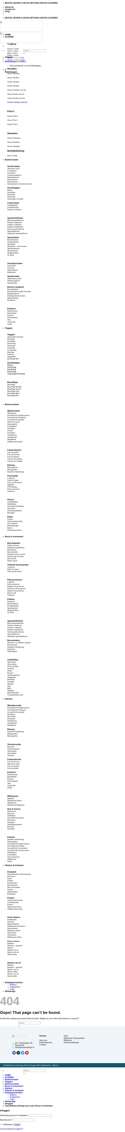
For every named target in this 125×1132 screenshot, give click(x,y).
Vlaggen (9, 328)
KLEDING (9, 37)
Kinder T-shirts (13, 55)
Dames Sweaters (14, 138)
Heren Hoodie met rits (15, 94)
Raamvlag (11, 372)
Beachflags (12, 382)
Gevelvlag (11, 367)
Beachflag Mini (13, 395)
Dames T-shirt (16, 60)
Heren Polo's (12, 120)
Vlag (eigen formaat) (16, 374)
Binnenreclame (12, 404)
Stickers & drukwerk (14, 865)
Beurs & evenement (14, 537)
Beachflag (11, 384)
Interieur (9, 699)
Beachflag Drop (13, 391)
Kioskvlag (11, 369)
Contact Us (10, 9)
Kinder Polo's (12, 124)
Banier (10, 365)
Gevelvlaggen (13, 363)
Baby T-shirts (12, 53)
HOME (8, 35)
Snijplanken (15, 987)
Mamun (55, 1065)
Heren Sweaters (13, 142)
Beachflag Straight (14, 387)
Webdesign (10, 991)
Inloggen (17, 1125)
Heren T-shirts (12, 51)
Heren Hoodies (13, 78)
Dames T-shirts (13, 49)
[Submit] (24, 53)
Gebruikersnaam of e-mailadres (14, 1115)
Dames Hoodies (13, 73)
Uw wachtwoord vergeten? (11, 1129)
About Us (9, 7)
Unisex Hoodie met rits (16, 98)
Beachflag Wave (13, 393)
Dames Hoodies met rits (16, 90)
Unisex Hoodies (13, 82)
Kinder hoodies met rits (17, 102)
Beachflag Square (14, 389)
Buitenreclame (11, 160)
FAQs (7, 11)
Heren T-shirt (15, 58)
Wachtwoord (6, 1120)
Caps (12, 989)
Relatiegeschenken (14, 982)
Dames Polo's (12, 116)
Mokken (13, 985)
